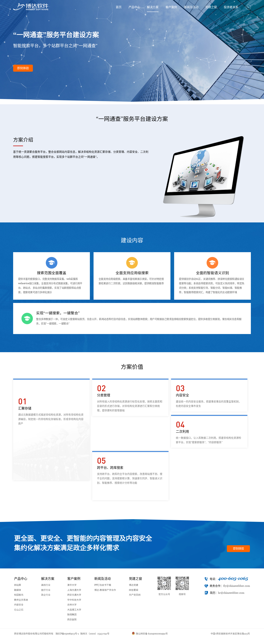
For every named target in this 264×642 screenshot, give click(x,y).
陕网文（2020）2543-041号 (94, 633)
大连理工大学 (74, 609)
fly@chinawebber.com (236, 585)
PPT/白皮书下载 (102, 585)
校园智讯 (18, 595)
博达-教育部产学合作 (105, 590)
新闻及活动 (191, 7)
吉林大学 (72, 604)
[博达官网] (30, 6)
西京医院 (72, 619)
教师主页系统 (21, 600)
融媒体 (17, 590)
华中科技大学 (74, 600)
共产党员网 (135, 595)
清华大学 (72, 585)
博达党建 (133, 585)
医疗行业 (45, 590)
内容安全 (18, 604)
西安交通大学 (74, 595)
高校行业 (45, 585)
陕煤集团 (72, 614)
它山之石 (18, 609)
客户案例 (171, 7)
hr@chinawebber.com (231, 592)
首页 (119, 7)
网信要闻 (133, 590)
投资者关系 (231, 7)
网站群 (17, 585)
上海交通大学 (74, 590)
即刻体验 (23, 68)
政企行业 (45, 595)
